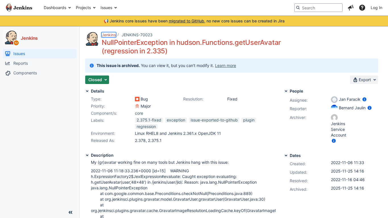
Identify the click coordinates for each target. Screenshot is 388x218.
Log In (376, 7)
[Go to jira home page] (19, 7)
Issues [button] (106, 7)
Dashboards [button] (55, 7)
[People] (286, 91)
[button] (350, 7)
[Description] (87, 155)
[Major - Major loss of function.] (137, 106)
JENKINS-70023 (137, 34)
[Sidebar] (70, 212)
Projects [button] (83, 7)
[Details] (87, 91)
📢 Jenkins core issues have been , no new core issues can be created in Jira (194, 20)
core (139, 113)
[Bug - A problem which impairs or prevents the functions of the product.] (137, 99)
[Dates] (286, 156)
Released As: (103, 140)
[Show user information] (364, 99)
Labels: (97, 120)
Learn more (225, 65)
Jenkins (109, 34)
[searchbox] (318, 8)
